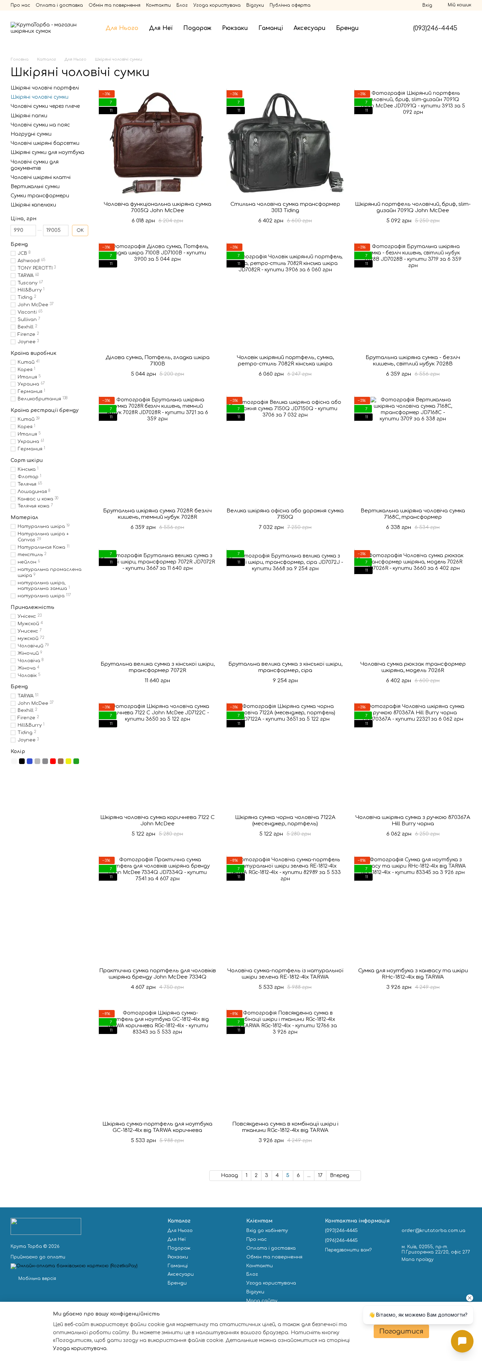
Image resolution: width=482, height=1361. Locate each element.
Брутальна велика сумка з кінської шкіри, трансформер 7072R (158, 667)
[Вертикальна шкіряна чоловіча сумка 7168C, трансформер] (412, 450)
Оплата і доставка (59, 5)
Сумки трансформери (40, 195)
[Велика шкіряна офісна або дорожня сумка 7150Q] (285, 450)
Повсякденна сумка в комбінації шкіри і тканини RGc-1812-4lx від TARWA (285, 1127)
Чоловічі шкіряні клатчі (41, 177)
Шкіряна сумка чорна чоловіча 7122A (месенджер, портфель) (285, 820)
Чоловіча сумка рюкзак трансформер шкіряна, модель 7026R (413, 667)
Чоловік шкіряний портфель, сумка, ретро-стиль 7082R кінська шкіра (285, 361)
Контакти (158, 5)
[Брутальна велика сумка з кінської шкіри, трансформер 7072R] (157, 603)
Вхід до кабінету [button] (267, 1230)
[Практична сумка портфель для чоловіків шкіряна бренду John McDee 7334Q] (157, 909)
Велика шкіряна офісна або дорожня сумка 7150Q (285, 514)
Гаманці (270, 28)
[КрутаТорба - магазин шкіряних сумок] (46, 1226)
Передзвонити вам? (348, 1250)
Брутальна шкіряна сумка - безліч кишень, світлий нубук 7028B (413, 361)
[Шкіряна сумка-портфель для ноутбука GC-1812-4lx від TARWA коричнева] (157, 1063)
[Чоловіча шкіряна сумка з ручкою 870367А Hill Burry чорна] (412, 756)
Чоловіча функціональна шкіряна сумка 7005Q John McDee (157, 207)
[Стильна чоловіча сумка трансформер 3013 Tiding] (285, 143)
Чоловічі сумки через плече (45, 106)
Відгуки (255, 5)
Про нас (20, 5)
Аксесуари (309, 28)
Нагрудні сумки (31, 134)
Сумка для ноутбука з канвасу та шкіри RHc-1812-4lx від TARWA (413, 974)
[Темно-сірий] (45, 761)
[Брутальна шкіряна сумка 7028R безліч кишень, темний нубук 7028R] (157, 450)
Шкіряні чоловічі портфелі (45, 88)
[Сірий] (37, 761)
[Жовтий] (68, 761)
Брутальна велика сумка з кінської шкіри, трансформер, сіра (285, 667)
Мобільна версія (36, 1278)
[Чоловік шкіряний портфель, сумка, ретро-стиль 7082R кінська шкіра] (285, 296)
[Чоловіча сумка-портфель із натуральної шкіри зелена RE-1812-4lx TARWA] (285, 909)
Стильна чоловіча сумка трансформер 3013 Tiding (285, 207)
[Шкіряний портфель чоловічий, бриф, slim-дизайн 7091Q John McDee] (412, 143)
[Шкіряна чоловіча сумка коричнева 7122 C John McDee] (157, 756)
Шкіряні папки (29, 115)
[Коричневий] (60, 761)
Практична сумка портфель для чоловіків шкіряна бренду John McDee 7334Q (157, 974)
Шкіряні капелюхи (33, 205)
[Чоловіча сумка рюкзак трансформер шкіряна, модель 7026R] (412, 603)
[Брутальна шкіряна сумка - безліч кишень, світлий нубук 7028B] (412, 296)
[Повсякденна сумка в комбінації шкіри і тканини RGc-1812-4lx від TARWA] (285, 1063)
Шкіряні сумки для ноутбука (47, 152)
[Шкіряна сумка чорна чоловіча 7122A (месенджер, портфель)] (285, 756)
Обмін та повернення (114, 5)
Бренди (347, 28)
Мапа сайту (261, 1300)
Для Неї (161, 28)
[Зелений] (76, 761)
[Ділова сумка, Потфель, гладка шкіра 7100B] (157, 296)
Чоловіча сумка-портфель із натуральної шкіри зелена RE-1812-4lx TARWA (285, 974)
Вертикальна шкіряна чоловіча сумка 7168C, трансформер (413, 514)
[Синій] (29, 761)
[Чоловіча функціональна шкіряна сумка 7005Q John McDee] (157, 143)
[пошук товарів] (376, 28)
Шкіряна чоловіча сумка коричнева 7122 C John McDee (157, 820)
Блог (182, 5)
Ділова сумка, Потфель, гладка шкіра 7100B (158, 361)
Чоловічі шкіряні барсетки (45, 143)
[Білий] (14, 761)
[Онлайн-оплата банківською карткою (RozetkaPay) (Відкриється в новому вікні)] (74, 1266)
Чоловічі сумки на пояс (40, 125)
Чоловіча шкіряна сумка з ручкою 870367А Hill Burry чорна (412, 820)
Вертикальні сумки (35, 186)
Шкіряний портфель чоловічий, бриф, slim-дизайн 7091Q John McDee (413, 207)
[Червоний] (52, 761)
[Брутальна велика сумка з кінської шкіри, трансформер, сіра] (285, 603)
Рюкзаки (235, 28)
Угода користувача (217, 5)
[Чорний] (21, 761)
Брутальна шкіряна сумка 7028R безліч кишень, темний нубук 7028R (157, 514)
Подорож (197, 28)
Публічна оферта (290, 5)
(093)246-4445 (435, 28)
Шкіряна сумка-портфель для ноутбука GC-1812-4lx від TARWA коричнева (157, 1127)
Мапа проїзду (418, 1259)
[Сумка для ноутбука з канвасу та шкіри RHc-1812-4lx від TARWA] (412, 909)
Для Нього (122, 28)
